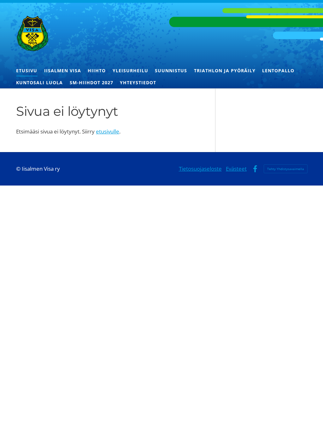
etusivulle (107, 131)
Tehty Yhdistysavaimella (285, 169)
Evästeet (236, 168)
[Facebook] (255, 169)
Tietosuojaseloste (200, 168)
